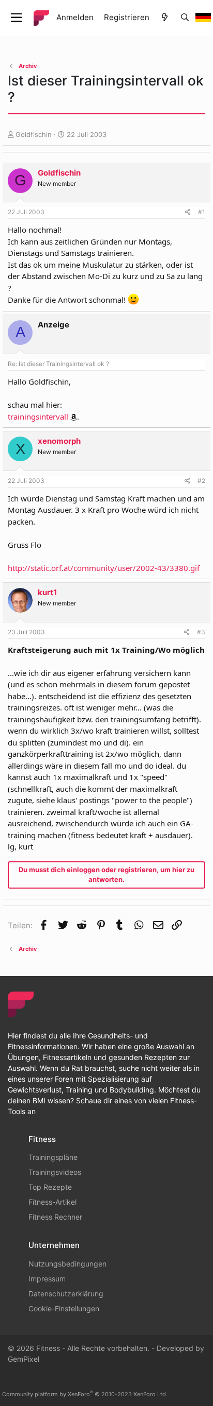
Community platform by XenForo (85, 1394)
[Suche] (185, 18)
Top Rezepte (50, 1187)
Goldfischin (34, 134)
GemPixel (23, 1359)
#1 (201, 212)
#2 (201, 480)
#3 (201, 632)
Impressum (47, 1278)
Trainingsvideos (54, 1172)
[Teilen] (187, 212)
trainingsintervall (38, 416)
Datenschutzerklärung (65, 1293)
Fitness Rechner (55, 1216)
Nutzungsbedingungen (67, 1263)
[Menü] (16, 18)
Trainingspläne (53, 1157)
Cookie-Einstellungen (63, 1308)
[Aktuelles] (165, 18)
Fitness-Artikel (52, 1201)
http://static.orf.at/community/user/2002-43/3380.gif (104, 568)
